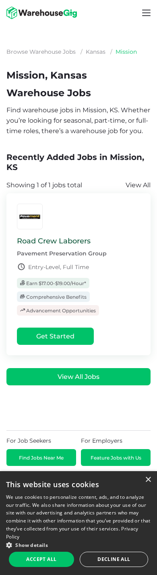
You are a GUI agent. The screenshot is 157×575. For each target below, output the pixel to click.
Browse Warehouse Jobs (41, 51)
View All (138, 185)
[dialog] (78, 523)
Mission (126, 51)
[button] (78, 545)
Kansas (95, 51)
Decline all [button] (113, 559)
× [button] (148, 480)
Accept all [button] (41, 559)
